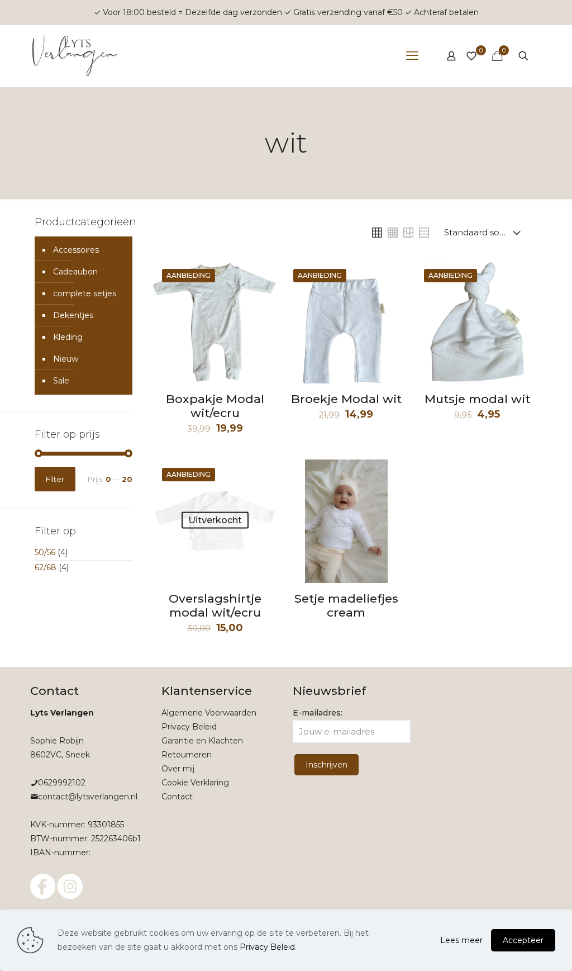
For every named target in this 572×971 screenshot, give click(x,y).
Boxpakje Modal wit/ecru (215, 406)
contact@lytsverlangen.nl (87, 797)
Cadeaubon (75, 272)
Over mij (177, 769)
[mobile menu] (412, 55)
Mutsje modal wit (477, 399)
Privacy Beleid (189, 727)
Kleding (68, 337)
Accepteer (523, 940)
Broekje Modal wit (346, 399)
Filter (55, 479)
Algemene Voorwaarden (208, 713)
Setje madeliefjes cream (346, 605)
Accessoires (76, 250)
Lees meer (461, 940)
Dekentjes (73, 315)
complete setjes (84, 293)
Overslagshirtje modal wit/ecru (215, 605)
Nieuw (65, 359)
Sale (61, 381)
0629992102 (61, 783)
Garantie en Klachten (202, 741)
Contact (177, 797)
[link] (377, 232)
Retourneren (186, 755)
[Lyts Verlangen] (76, 56)
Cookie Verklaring (195, 783)
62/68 (45, 567)
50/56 (45, 552)
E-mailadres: (317, 713)
